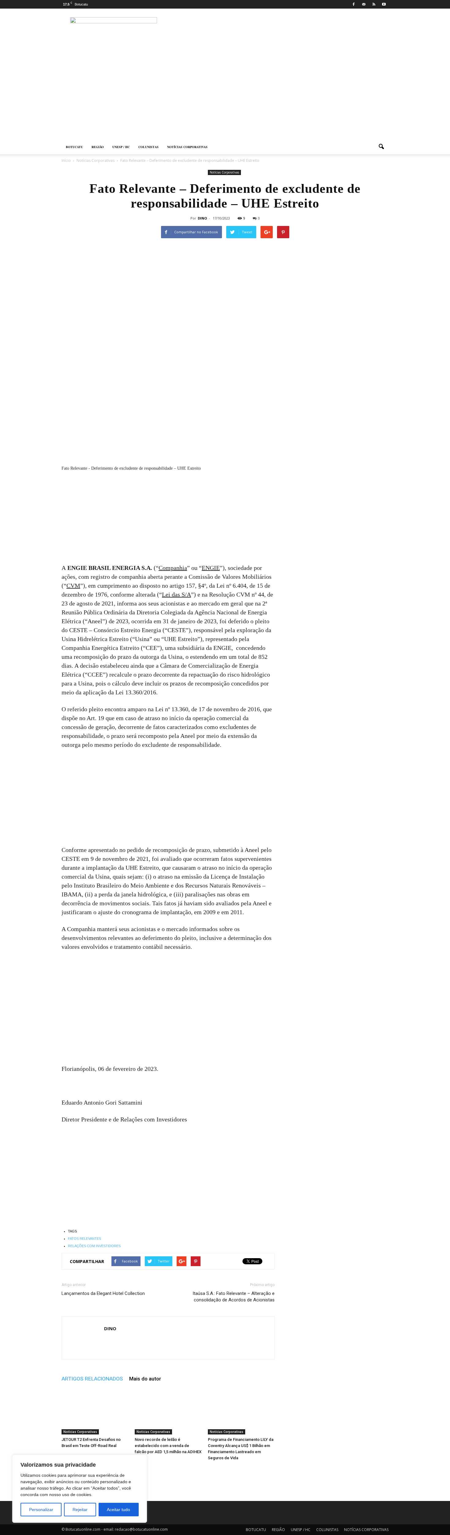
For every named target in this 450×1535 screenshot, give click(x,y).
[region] (79, 1489)
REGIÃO (98, 147)
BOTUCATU (74, 147)
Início (66, 160)
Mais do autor (145, 1379)
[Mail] (363, 4)
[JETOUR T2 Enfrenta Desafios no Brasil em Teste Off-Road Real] (95, 1411)
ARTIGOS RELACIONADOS (92, 1379)
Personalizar (41, 1509)
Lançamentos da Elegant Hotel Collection (103, 1293)
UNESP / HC (121, 147)
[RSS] (373, 4)
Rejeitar (80, 1509)
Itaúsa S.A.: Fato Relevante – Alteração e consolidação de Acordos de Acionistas (234, 1297)
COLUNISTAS (148, 147)
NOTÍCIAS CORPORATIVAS (187, 147)
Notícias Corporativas (224, 172)
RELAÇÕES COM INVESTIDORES (94, 1246)
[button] (381, 146)
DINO (202, 218)
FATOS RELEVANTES (84, 1238)
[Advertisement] (225, 93)
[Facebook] (353, 4)
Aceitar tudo (118, 1509)
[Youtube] (383, 4)
